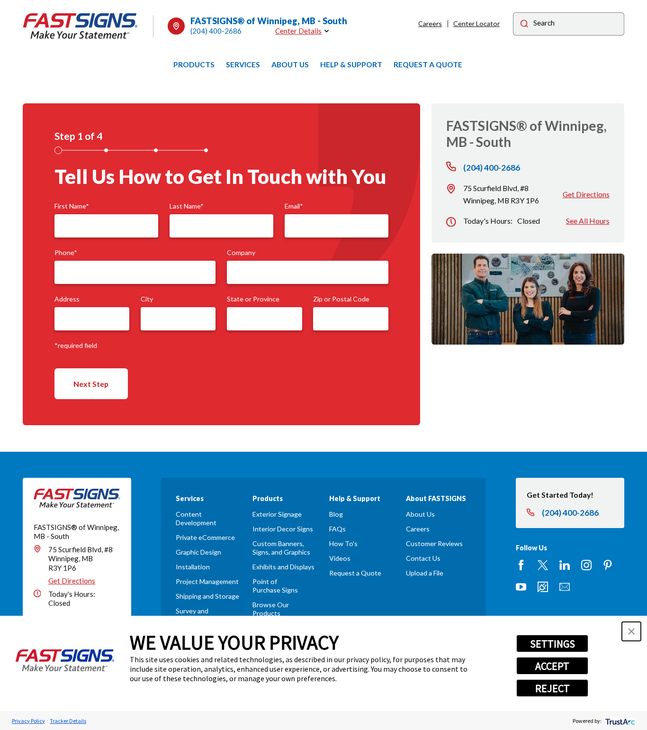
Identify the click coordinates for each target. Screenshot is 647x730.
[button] (631, 631)
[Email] (564, 587)
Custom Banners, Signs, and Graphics (281, 547)
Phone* (65, 252)
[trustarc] (619, 721)
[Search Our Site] (524, 24)
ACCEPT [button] (552, 666)
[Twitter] (543, 565)
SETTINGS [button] (552, 643)
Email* (294, 206)
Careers (430, 23)
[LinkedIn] (564, 565)
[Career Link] (543, 587)
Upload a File (424, 573)
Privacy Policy (28, 720)
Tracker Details (68, 720)
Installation (193, 567)
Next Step (90, 383)
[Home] (80, 26)
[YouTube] (521, 587)
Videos (339, 558)
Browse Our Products (270, 609)
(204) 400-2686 (216, 31)
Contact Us (423, 558)
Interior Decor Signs (282, 529)
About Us (420, 514)
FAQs (337, 529)
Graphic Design (198, 552)
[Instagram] (586, 565)
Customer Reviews (434, 543)
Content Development (196, 518)
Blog (336, 514)
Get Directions (586, 194)
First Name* (71, 206)
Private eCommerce (205, 537)
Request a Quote (355, 573)
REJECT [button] (552, 688)
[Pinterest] (607, 565)
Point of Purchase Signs (275, 585)
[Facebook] (521, 565)
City (147, 299)
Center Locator (476, 23)
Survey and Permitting (192, 615)
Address (67, 299)
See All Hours (588, 220)
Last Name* (187, 206)
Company (241, 252)
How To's (343, 543)
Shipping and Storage (207, 596)
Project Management (207, 581)
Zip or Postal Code (341, 299)
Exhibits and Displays (283, 567)
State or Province (253, 299)
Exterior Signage (277, 514)
